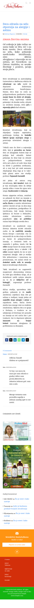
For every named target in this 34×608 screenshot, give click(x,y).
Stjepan (5, 354)
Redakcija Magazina (9, 34)
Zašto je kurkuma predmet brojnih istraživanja (15, 507)
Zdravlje (25, 34)
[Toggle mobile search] (26, 3)
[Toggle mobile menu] (30, 3)
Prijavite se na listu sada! (17, 544)
